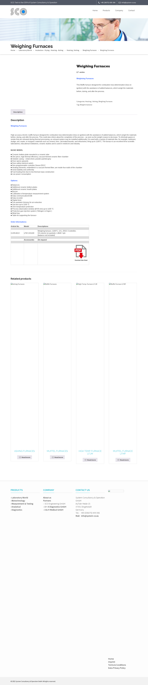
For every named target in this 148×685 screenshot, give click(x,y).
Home (95, 10)
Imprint (111, 661)
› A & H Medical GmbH (53, 509)
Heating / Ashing (73, 50)
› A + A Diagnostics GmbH (54, 506)
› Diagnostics (16, 509)
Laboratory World (25, 50)
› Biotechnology (18, 500)
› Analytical (16, 506)
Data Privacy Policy (116, 668)
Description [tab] (18, 112)
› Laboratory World (19, 497)
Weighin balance (86, 105)
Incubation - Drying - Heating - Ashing (49, 50)
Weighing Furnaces (90, 50)
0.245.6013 (15, 233)
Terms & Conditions (117, 664)
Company (119, 10)
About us (47, 497)
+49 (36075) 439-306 (108, 2)
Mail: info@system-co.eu (87, 515)
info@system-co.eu (128, 2)
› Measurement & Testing (22, 503)
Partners (47, 500)
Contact (131, 10)
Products (106, 10)
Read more (26, 457)
